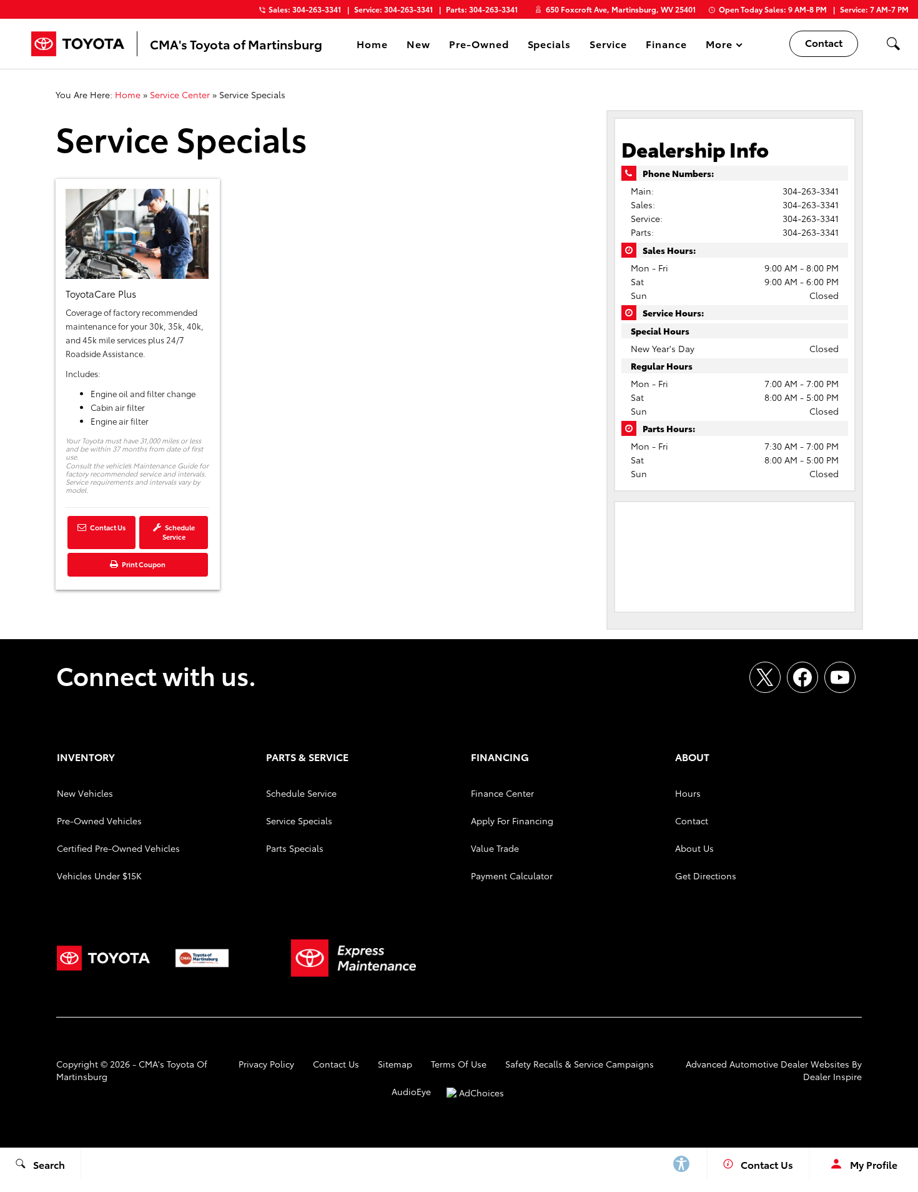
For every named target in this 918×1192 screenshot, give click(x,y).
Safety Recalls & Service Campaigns (579, 1064)
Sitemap (395, 1064)
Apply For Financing (512, 820)
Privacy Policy (266, 1064)
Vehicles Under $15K (99, 875)
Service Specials (299, 820)
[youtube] (840, 677)
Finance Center (502, 793)
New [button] (420, 46)
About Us (694, 848)
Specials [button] (549, 46)
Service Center (180, 94)
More (719, 46)
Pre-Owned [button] (478, 46)
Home (372, 43)
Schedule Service (178, 532)
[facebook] (802, 677)
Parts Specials (294, 848)
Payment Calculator (512, 875)
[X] (765, 677)
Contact (691, 820)
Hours (688, 793)
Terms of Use (458, 1064)
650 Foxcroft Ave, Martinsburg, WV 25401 (621, 9)
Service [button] (608, 46)
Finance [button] (666, 46)
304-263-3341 (810, 190)
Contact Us (107, 527)
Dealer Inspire (832, 1076)
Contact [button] (823, 42)
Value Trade (495, 848)
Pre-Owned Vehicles (99, 820)
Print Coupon (145, 567)
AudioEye (411, 1091)
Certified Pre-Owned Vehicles (118, 848)
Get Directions (705, 875)
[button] (893, 44)
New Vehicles (85, 793)
